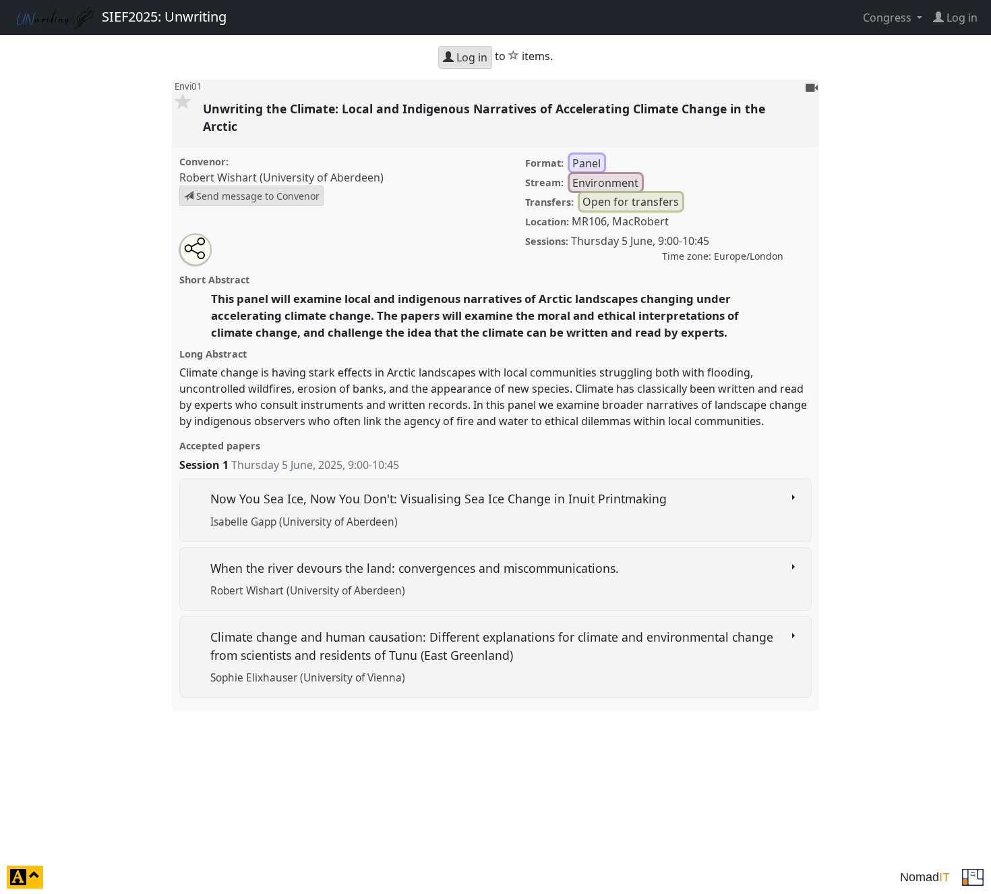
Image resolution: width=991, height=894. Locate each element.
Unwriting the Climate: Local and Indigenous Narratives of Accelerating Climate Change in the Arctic (484, 117)
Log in (470, 57)
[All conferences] (973, 875)
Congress (888, 17)
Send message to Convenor (256, 196)
